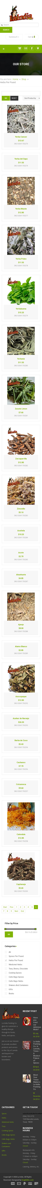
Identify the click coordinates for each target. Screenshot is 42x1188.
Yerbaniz (21, 359)
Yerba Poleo (21, 259)
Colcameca (21, 784)
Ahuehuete (21, 575)
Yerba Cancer (21, 137)
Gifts (10, 989)
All (9, 952)
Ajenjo (21, 624)
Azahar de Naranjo (21, 718)
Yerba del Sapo (21, 159)
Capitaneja (21, 884)
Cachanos (21, 762)
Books (11, 993)
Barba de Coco (21, 740)
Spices (4, 1113)
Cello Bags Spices (8, 1135)
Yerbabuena (21, 309)
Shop (24, 79)
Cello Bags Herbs (8, 1139)
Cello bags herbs (15, 981)
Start (5, 907)
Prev (11, 907)
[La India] (21, 13)
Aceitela (21, 531)
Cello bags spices (16, 977)
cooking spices (15, 973)
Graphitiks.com (28, 1180)
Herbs (4, 1118)
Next (16, 911)
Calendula (21, 834)
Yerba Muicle (21, 209)
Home (15, 79)
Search (6, 30)
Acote (21, 553)
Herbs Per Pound (15, 960)
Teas (3, 1126)
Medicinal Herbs (15, 964)
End (22, 911)
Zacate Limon (21, 409)
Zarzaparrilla (21, 459)
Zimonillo (21, 509)
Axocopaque (21, 696)
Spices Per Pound (16, 956)
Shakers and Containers (18, 985)
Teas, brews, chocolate (18, 969)
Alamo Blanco (21, 646)
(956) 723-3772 (28, 1116)
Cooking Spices (7, 1130)
